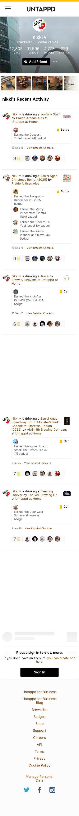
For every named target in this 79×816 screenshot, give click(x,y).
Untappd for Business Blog (39, 701)
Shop (39, 724)
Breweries (39, 710)
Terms (39, 751)
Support (39, 730)
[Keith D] (57, 158)
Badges (39, 717)
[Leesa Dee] (50, 158)
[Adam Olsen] (42, 258)
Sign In (39, 672)
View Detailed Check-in (40, 148)
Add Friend (38, 62)
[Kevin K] (57, 324)
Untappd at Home (25, 122)
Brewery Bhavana (24, 280)
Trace (44, 276)
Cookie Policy (39, 765)
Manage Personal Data (39, 778)
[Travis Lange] (42, 158)
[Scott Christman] (57, 258)
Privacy (39, 758)
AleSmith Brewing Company (47, 429)
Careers (39, 738)
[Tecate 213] (35, 158)
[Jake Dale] (50, 324)
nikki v (16, 114)
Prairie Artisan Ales (30, 118)
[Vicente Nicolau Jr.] (35, 324)
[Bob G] (27, 158)
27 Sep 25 (17, 313)
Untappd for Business (39, 692)
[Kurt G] (42, 324)
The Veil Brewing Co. (43, 495)
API (39, 745)
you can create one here (55, 659)
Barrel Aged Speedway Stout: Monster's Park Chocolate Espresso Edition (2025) (35, 424)
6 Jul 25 (16, 463)
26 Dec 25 (18, 148)
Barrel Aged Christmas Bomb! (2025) (35, 177)
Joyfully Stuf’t (50, 114)
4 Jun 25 (17, 528)
